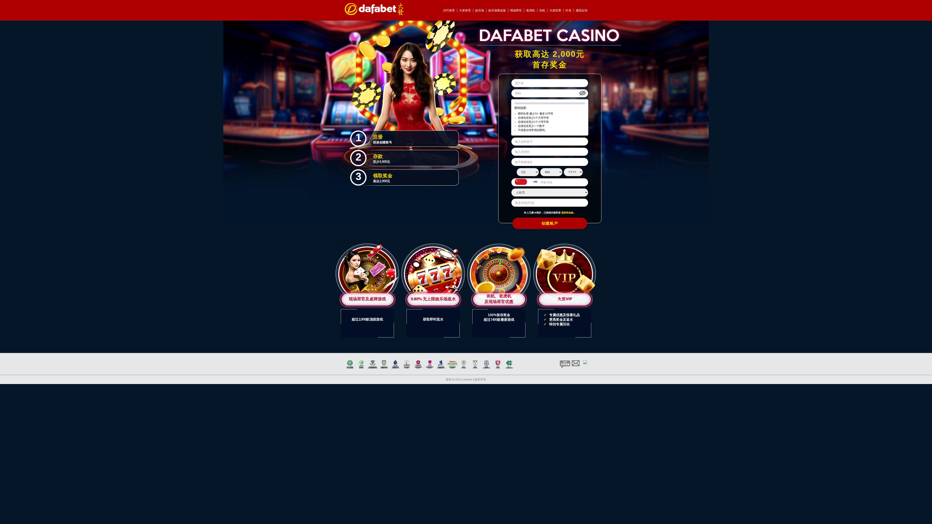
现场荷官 (516, 10)
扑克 (569, 10)
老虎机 (531, 10)
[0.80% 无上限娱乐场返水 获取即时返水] (433, 244)
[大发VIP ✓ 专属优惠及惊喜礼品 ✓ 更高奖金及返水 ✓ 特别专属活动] (564, 244)
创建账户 (549, 224)
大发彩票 (555, 10)
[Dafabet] (374, 14)
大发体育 (465, 10)
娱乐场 (480, 10)
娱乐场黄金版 (497, 10)
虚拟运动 (581, 10)
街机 (542, 10)
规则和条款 (567, 212)
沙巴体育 (449, 10)
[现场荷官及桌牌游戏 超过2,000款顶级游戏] (368, 244)
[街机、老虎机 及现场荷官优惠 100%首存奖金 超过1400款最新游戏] (499, 244)
